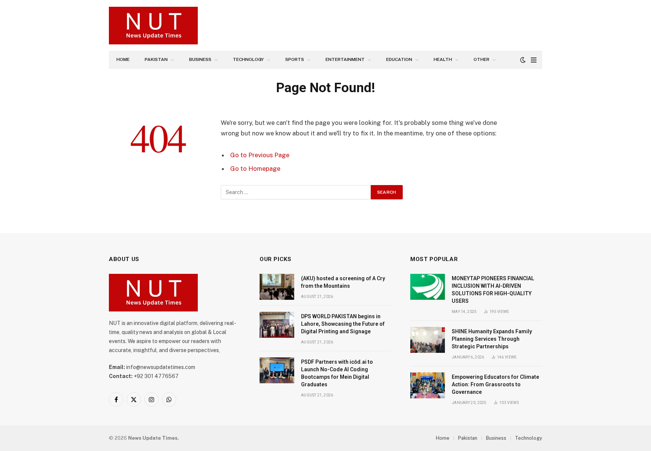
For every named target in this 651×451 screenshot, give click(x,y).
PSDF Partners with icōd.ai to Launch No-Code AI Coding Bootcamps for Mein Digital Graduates (337, 373)
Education (399, 59)
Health (443, 59)
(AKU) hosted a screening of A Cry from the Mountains (343, 282)
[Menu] (533, 60)
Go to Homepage (255, 168)
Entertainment (345, 59)
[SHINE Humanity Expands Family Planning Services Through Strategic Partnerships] (427, 340)
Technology (248, 59)
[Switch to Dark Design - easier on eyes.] (522, 60)
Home (123, 59)
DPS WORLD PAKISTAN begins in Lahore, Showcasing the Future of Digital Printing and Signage (343, 323)
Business (200, 59)
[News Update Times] (153, 25)
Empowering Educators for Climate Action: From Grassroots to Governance (495, 384)
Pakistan (156, 59)
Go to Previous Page (259, 155)
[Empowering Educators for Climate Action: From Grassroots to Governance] (427, 385)
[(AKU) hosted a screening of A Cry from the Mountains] (277, 287)
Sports (294, 59)
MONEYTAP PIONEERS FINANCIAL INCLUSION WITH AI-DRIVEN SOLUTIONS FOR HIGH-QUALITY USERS (493, 289)
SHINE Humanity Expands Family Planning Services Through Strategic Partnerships (492, 338)
